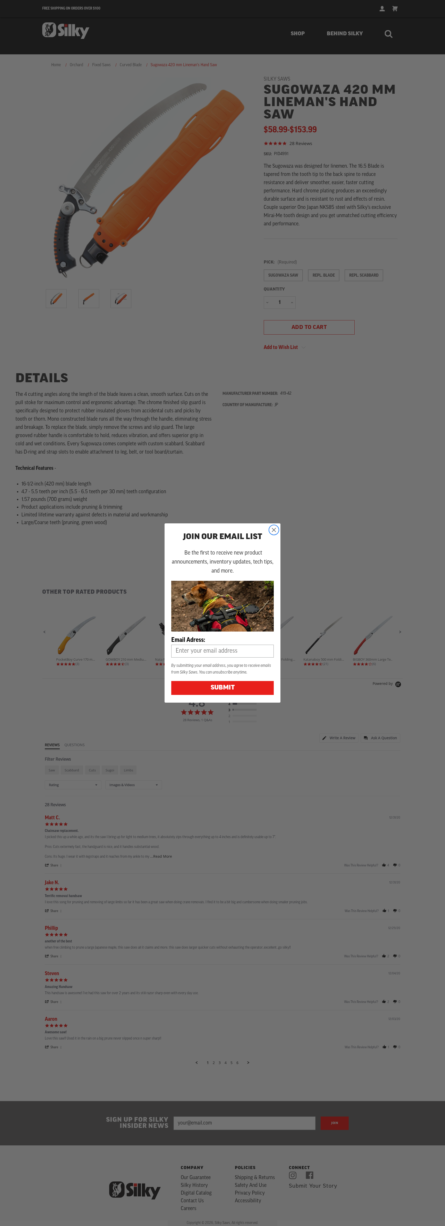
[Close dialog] (273, 529)
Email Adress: (188, 640)
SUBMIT (223, 688)
